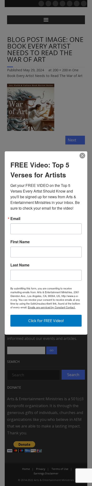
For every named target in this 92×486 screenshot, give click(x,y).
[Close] (82, 155)
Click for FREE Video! (46, 320)
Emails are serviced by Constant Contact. (51, 307)
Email (15, 218)
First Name (20, 242)
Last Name (19, 265)
